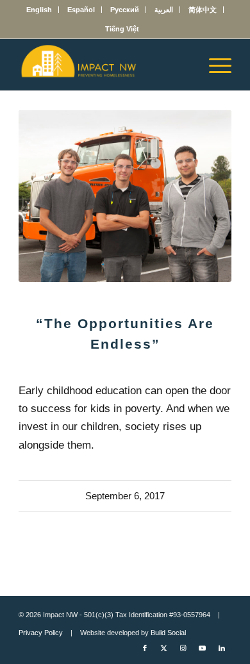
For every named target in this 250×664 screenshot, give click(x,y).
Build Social (168, 632)
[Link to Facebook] (144, 648)
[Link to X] (164, 648)
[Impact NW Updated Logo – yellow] (103, 64)
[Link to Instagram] (183, 648)
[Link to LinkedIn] (221, 648)
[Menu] (213, 64)
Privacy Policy (41, 632)
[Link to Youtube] (202, 648)
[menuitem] (39, 9)
